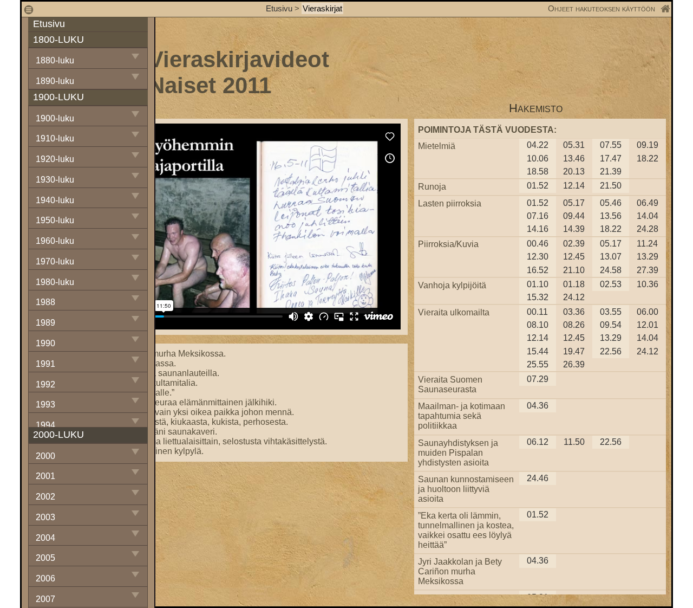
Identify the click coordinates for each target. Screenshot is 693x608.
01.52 (537, 185)
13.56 (611, 216)
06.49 (647, 203)
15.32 (537, 297)
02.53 (611, 284)
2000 (45, 456)
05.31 (574, 145)
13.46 (574, 158)
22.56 (611, 351)
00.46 (537, 243)
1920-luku (55, 159)
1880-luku (55, 60)
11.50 (574, 442)
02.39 (574, 243)
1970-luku (55, 261)
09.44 (574, 216)
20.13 (574, 171)
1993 (45, 404)
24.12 (574, 297)
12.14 (574, 185)
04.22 (537, 145)
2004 (45, 537)
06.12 (537, 442)
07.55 (611, 145)
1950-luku (55, 220)
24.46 (537, 478)
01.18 (574, 284)
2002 (45, 496)
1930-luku (55, 179)
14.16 (537, 229)
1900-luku (55, 118)
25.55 (537, 364)
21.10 (574, 270)
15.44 (537, 351)
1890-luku (55, 81)
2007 (45, 599)
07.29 (537, 379)
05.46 (611, 203)
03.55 (611, 311)
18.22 (647, 158)
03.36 (574, 311)
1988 (45, 302)
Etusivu (280, 8)
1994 (45, 425)
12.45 (574, 256)
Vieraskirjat (322, 8)
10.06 (537, 158)
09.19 (647, 145)
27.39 (647, 270)
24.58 (611, 270)
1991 (45, 363)
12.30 (537, 256)
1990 (45, 343)
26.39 (574, 364)
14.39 (574, 229)
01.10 (537, 284)
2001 (45, 476)
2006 (45, 578)
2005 (45, 557)
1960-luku (55, 240)
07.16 (537, 216)
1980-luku (55, 282)
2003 (45, 517)
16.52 (537, 270)
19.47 (574, 351)
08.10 (537, 324)
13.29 (647, 256)
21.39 (611, 171)
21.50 (611, 185)
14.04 (647, 216)
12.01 (647, 324)
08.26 (574, 324)
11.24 (647, 243)
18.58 (537, 171)
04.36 (537, 405)
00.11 (537, 311)
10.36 (647, 284)
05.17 (574, 203)
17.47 (611, 158)
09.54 (611, 324)
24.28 (647, 229)
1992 (45, 384)
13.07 (611, 256)
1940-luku (55, 200)
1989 (45, 322)
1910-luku (55, 138)
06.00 (647, 311)
